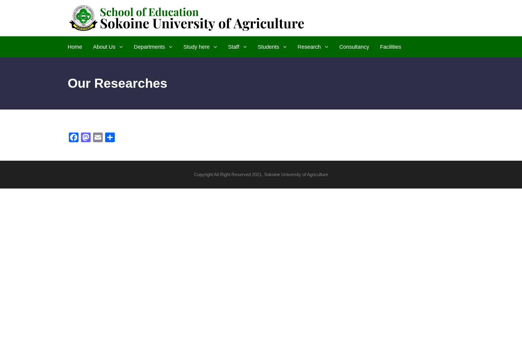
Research (309, 47)
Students (268, 47)
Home (75, 47)
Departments (149, 47)
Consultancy (354, 47)
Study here (196, 47)
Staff (233, 47)
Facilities (390, 47)
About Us (104, 47)
